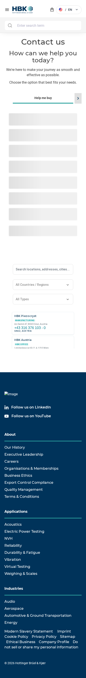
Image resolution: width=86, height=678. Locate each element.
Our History (14, 447)
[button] (77, 98)
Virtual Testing (17, 567)
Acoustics (13, 524)
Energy (10, 622)
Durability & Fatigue (22, 552)
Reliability (13, 545)
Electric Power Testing (24, 531)
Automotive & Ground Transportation (37, 615)
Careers (11, 461)
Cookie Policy (16, 637)
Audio (9, 601)
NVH (8, 538)
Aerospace (14, 608)
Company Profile (54, 642)
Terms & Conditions (21, 497)
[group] (43, 288)
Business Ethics (18, 475)
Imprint (64, 631)
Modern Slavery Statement (28, 631)
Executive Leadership (23, 454)
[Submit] (10, 25)
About (10, 434)
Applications (16, 511)
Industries (13, 588)
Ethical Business (20, 642)
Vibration (12, 560)
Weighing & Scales (20, 574)
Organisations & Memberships (31, 468)
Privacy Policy (44, 637)
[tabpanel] (43, 294)
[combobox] (43, 25)
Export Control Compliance (28, 482)
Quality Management (23, 489)
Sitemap (67, 637)
